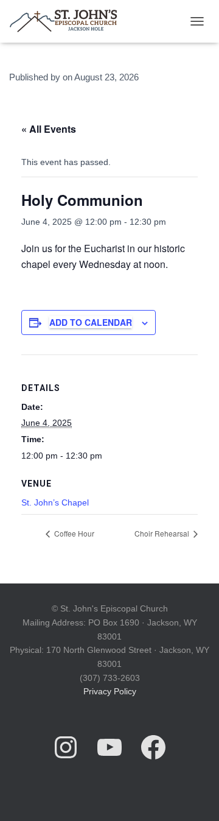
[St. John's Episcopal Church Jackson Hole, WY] (68, 21)
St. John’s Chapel (55, 502)
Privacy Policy (109, 691)
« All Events (48, 129)
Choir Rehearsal (162, 533)
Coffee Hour (73, 533)
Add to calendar (90, 322)
